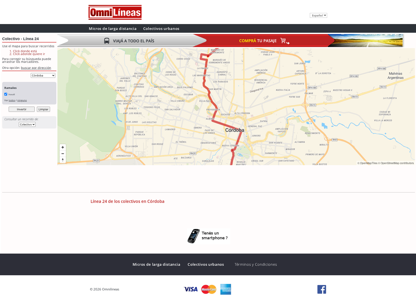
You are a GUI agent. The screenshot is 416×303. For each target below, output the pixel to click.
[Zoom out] (63, 153)
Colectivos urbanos (161, 28)
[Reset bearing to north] (63, 160)
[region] (236, 106)
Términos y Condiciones (256, 264)
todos (12, 100)
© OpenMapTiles (367, 163)
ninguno (22, 100)
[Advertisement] (136, 179)
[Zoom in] (63, 147)
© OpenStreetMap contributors (396, 163)
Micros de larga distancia (113, 28)
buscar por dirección (36, 68)
